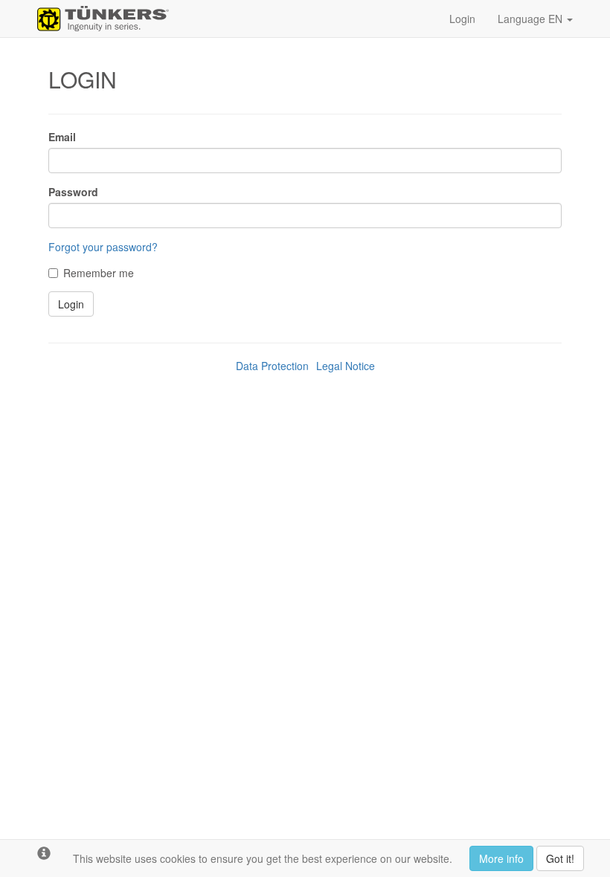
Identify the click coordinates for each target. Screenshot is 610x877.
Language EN (531, 18)
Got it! (560, 858)
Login (462, 18)
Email (62, 136)
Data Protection (272, 365)
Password (73, 191)
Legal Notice (345, 365)
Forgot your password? (103, 246)
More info (501, 858)
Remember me (98, 272)
